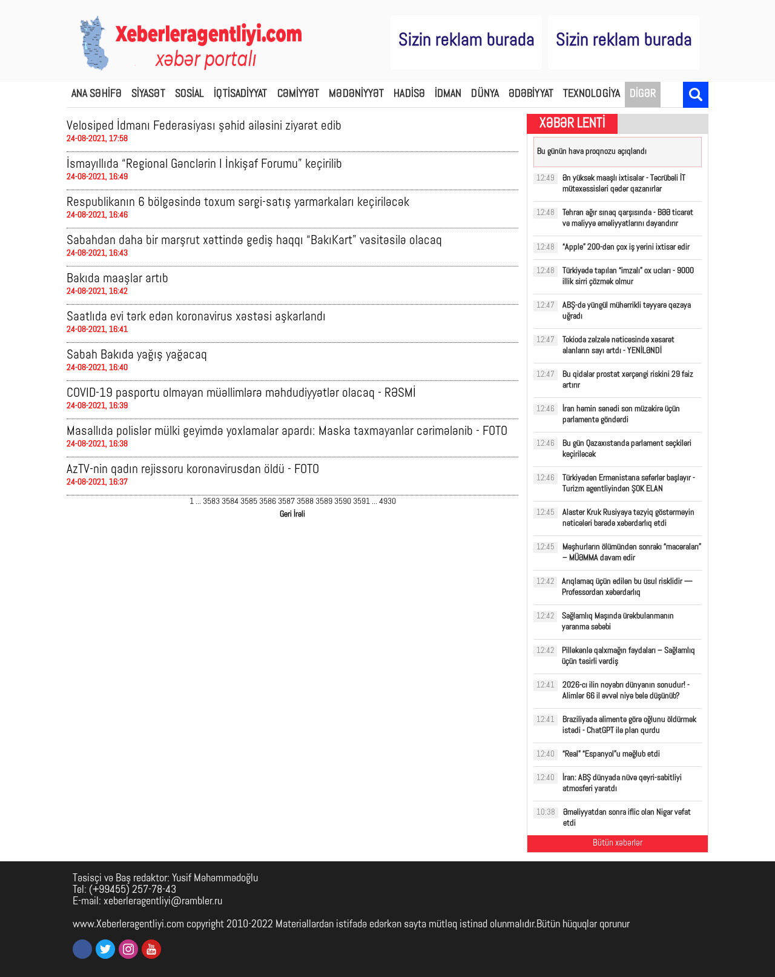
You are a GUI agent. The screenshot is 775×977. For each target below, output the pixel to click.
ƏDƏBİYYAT (531, 94)
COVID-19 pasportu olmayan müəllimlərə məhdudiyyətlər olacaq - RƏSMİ (241, 393)
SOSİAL (190, 94)
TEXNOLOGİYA (591, 94)
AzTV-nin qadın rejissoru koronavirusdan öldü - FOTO (193, 469)
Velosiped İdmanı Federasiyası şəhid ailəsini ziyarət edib (204, 126)
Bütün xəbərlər (617, 843)
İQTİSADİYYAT (240, 94)
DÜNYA (485, 94)
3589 (323, 501)
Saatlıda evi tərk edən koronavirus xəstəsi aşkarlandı (196, 317)
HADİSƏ (409, 94)
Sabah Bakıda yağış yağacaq (137, 355)
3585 (248, 501)
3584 (230, 501)
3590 (342, 501)
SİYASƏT (148, 94)
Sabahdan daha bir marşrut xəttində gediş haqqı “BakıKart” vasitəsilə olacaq (254, 240)
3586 (267, 501)
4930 (387, 501)
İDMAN (448, 94)
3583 (211, 501)
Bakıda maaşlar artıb (117, 279)
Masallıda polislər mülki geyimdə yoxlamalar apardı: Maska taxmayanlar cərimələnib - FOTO (287, 431)
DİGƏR (643, 94)
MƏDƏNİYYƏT (356, 94)
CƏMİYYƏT (298, 94)
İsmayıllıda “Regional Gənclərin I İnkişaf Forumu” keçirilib (204, 164)
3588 (305, 501)
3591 (361, 501)
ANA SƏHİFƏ (96, 94)
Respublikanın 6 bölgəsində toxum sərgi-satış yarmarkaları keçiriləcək (238, 202)
